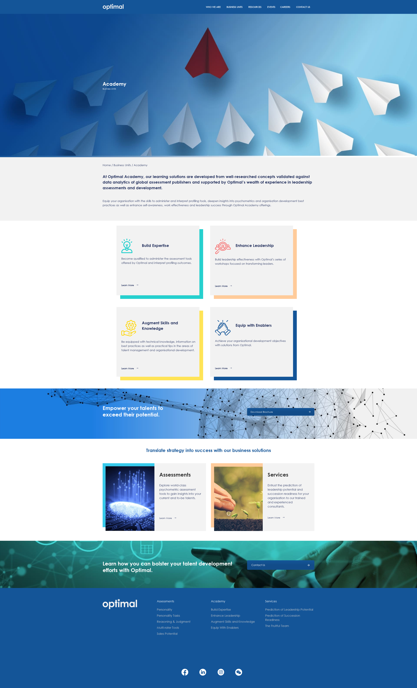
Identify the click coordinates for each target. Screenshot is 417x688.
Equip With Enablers (225, 627)
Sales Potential (167, 633)
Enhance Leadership (225, 615)
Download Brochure (262, 411)
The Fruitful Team (277, 626)
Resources (254, 7)
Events (271, 7)
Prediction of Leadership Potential (289, 609)
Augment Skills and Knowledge (233, 621)
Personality (164, 609)
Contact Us (303, 7)
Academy (140, 165)
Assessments (165, 601)
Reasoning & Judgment (173, 621)
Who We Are (213, 7)
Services (271, 601)
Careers (285, 7)
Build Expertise (221, 609)
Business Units (235, 7)
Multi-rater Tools (168, 627)
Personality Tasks (168, 615)
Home (107, 165)
